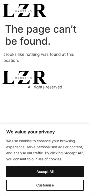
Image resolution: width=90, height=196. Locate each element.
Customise (45, 185)
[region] (45, 160)
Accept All (45, 171)
